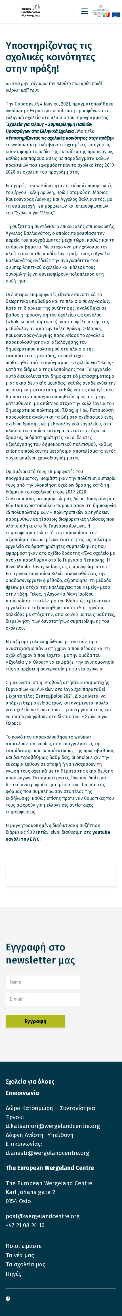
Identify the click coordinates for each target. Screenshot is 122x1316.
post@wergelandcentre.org (43, 1216)
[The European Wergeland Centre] (106, 15)
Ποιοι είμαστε (23, 1246)
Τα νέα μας (20, 1255)
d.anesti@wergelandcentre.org (47, 1153)
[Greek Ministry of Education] (106, 8)
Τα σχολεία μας (25, 1264)
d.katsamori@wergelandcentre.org (53, 1126)
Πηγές (13, 1273)
